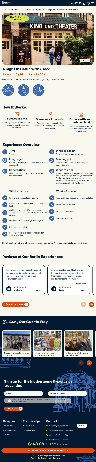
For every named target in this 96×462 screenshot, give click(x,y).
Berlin (38, 9)
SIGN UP (12, 409)
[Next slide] (91, 304)
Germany (27, 9)
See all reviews (14, 304)
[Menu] (92, 3)
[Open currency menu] (88, 3)
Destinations (8, 426)
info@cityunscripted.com (58, 426)
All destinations (12, 9)
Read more (81, 284)
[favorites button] (76, 3)
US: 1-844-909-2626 (61, 430)
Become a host (28, 426)
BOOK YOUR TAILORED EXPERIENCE (48, 451)
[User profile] (84, 3)
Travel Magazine (9, 430)
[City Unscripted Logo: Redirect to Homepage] (7, 3)
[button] (81, 60)
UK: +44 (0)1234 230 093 (58, 435)
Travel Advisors (29, 430)
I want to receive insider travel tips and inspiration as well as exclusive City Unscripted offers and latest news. (39, 400)
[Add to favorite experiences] (33, 457)
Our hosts (6, 435)
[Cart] (80, 3)
